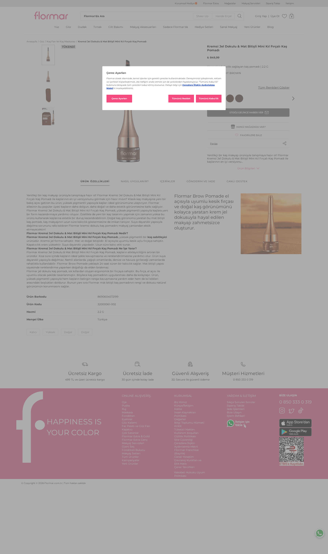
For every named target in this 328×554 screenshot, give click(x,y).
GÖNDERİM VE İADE (201, 181)
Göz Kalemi (129, 422)
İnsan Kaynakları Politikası (185, 414)
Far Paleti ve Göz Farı (136, 426)
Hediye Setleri (204, 27)
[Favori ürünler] (284, 16)
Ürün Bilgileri (246, 168)
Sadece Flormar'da (175, 27)
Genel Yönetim (184, 457)
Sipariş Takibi (235, 405)
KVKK (178, 426)
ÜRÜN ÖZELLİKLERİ (94, 181)
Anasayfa (32, 41)
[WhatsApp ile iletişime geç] (319, 534)
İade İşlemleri (235, 409)
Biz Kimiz (180, 402)
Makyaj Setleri (131, 453)
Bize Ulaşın (234, 412)
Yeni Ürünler (252, 27)
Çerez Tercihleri (184, 467)
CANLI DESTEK (237, 181)
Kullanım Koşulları (186, 433)
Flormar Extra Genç (135, 439)
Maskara (127, 412)
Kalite (178, 409)
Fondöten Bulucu (133, 450)
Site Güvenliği (183, 439)
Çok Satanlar (130, 433)
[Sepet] (291, 16)
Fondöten (128, 416)
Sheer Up (202, 16)
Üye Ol (274, 16)
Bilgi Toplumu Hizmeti (189, 422)
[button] (48, 55)
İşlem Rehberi (236, 416)
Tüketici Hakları (184, 429)
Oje (124, 402)
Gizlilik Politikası (185, 436)
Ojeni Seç (128, 446)
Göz (68, 27)
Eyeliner (127, 419)
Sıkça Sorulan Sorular (241, 402)
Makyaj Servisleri (251, 3)
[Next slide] (293, 98)
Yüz (56, 27)
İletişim (290, 3)
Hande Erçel (224, 16)
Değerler (180, 419)
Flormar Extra (211, 3)
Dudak (82, 27)
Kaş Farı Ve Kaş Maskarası (61, 41)
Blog (270, 27)
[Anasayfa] (51, 16)
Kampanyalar (131, 460)
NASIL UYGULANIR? (135, 181)
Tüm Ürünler (130, 457)
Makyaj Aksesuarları (143, 27)
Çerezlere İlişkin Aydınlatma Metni (186, 444)
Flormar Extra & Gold (136, 436)
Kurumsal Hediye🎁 (186, 3)
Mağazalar (230, 3)
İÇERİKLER (167, 181)
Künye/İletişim (183, 405)
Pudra (126, 405)
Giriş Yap (261, 16)
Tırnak (97, 27)
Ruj (124, 409)
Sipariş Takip (273, 3)
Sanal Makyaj (228, 27)
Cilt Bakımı (115, 27)
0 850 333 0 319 (243, 379)
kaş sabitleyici (157, 237)
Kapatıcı (127, 429)
